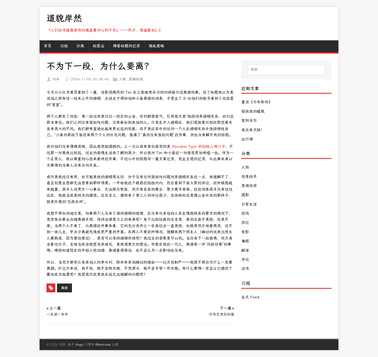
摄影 (245, 195)
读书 (245, 268)
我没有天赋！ (253, 130)
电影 (245, 232)
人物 (122, 79)
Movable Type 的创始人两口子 (198, 146)
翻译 (245, 250)
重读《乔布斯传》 (256, 102)
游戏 (245, 213)
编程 (245, 241)
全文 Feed (250, 297)
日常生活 (249, 204)
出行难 (247, 139)
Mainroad (103, 345)
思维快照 (136, 79)
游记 (245, 222)
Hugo (79, 345)
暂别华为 (249, 120)
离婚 (64, 288)
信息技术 (249, 176)
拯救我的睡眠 (253, 111)
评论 (245, 259)
